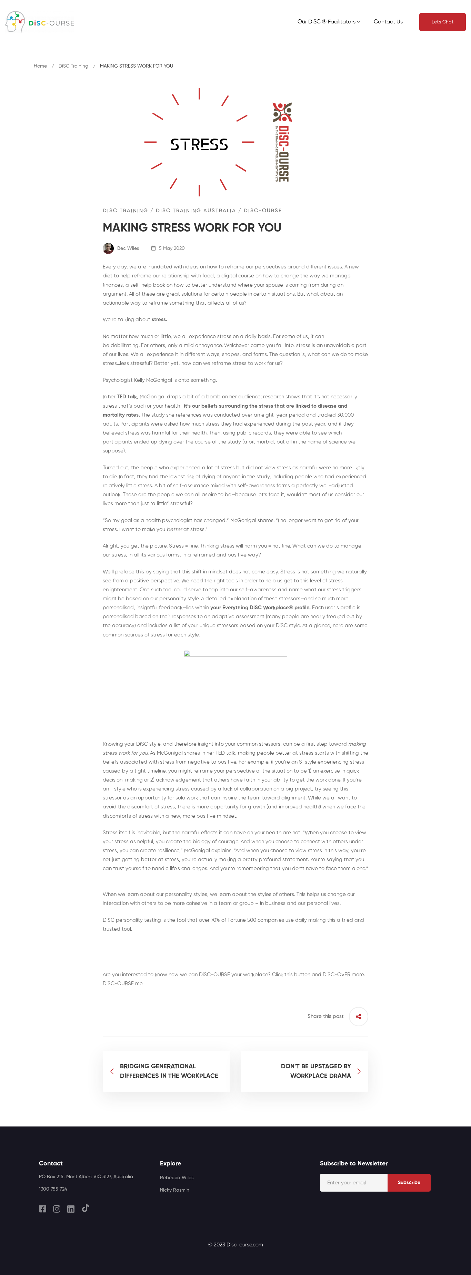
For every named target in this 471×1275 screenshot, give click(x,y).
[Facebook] (42, 1209)
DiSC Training (73, 66)
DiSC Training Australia (196, 210)
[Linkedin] (70, 1209)
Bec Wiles (127, 248)
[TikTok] (85, 1208)
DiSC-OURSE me (123, 983)
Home (40, 66)
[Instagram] (56, 1209)
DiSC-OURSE (263, 210)
